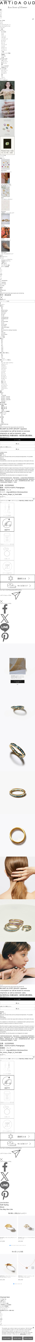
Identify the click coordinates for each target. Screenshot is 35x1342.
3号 (2, 341)
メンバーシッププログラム (6, 259)
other (2, 331)
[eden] (1, 427)
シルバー (3, 77)
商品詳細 (2, 453)
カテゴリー (2, 30)
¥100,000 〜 (4, 401)
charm (2, 320)
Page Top (4, 1299)
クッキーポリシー (3, 1309)
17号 (2, 351)
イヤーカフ (2, 27)
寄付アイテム (4, 63)
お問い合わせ (4, 263)
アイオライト (4, 366)
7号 (2, 344)
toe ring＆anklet (4, 321)
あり (2, 415)
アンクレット (4, 48)
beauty (2, 322)
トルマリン (3, 365)
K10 (2, 75)
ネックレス (3, 40)
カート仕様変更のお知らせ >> (6, 0)
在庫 (3, 412)
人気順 (2, 409)
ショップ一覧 (3, 155)
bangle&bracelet (4, 318)
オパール (3, 372)
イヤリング (3, 36)
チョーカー (3, 41)
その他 (2, 57)
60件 (2, 419)
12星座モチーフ (4, 67)
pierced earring (4, 310)
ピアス (1, 23)
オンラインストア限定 (6, 53)
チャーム (3, 43)
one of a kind (4, 324)
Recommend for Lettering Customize (9, 330)
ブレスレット (4, 47)
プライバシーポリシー (4, 1307)
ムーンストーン (4, 385)
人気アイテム (4, 60)
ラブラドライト (4, 388)
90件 (2, 421)
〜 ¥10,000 (3, 395)
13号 (2, 348)
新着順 (2, 405)
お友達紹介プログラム (6, 260)
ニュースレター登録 (5, 265)
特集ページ (2, 158)
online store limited (5, 327)
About (1, 255)
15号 (2, 349)
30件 (2, 418)
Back (1, 288)
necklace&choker (5, 317)
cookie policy (23, 1333)
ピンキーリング (4, 61)
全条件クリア (3, 299)
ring (2, 308)
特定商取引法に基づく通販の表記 (7, 1310)
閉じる (17, 443)
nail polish (3, 332)
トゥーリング (4, 44)
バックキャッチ (4, 38)
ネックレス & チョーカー (5, 26)
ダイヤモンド (4, 73)
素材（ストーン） (5, 359)
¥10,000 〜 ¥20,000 (5, 396)
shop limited (3, 325)
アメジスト (3, 369)
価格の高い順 (4, 408)
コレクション (3, 78)
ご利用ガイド (4, 262)
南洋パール (3, 381)
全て (2, 307)
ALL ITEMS (2, 20)
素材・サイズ (3, 455)
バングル (3, 46)
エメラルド (3, 371)
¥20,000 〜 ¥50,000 (5, 398)
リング (1, 21)
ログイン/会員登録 (5, 266)
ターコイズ (3, 375)
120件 (2, 422)
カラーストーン (4, 70)
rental (2, 328)
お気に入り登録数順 (5, 411)
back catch (3, 313)
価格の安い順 (4, 407)
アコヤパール (4, 384)
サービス (2, 258)
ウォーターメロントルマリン (7, 362)
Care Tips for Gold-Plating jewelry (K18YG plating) (10, 589)
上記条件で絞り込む (4, 424)
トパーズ (3, 379)
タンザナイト (4, 378)
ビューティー (4, 50)
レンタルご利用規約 (4, 1306)
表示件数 (2, 417)
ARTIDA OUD (3, 290)
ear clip (2, 315)
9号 (2, 345)
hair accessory (4, 334)
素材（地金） (4, 352)
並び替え (3, 404)
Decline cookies (17, 1338)
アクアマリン (4, 368)
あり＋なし (3, 414)
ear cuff (2, 314)
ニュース (2, 156)
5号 (2, 342)
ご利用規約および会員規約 (5, 1304)
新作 (2, 64)
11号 (2, 347)
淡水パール (3, 382)
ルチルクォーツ (4, 364)
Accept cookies (6, 1338)
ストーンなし (4, 71)
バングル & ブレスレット (5, 24)
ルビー (2, 389)
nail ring (3, 335)
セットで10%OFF (5, 65)
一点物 (1, 29)
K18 (2, 74)
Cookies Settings (28, 1338)
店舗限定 (3, 54)
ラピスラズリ (4, 386)
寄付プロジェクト (3, 256)
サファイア (3, 374)
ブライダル (3, 56)
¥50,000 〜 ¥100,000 (6, 399)
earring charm (4, 311)
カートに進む (17, 439)
